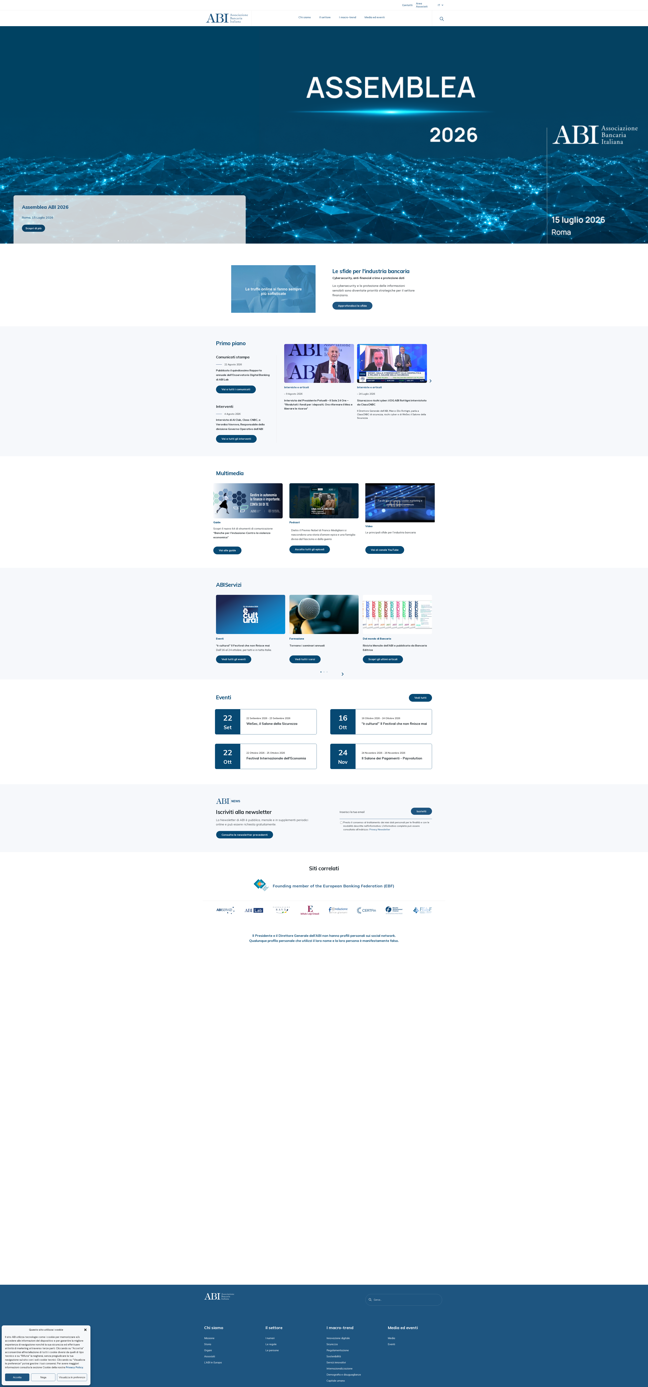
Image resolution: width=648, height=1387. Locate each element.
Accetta (17, 1377)
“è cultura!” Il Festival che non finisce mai (394, 723)
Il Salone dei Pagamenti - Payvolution (392, 758)
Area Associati (422, 5)
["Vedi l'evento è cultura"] (250, 614)
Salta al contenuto (18, 5)
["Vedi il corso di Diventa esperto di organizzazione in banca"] (324, 614)
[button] (85, 1329)
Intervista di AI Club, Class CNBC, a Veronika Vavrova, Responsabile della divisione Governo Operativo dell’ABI (240, 424)
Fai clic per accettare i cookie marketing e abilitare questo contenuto (400, 502)
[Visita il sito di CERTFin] (366, 910)
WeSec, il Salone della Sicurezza (271, 723)
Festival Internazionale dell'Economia (276, 758)
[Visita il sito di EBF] (261, 885)
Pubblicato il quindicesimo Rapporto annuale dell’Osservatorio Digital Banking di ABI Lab (243, 375)
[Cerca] (370, 1300)
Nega (43, 1377)
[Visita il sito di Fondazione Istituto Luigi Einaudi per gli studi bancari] (309, 910)
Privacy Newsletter (379, 829)
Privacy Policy (74, 1367)
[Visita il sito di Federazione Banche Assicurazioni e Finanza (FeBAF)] (422, 910)
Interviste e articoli (296, 387)
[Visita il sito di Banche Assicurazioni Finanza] (394, 910)
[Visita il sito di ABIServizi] (225, 910)
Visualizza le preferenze (72, 1377)
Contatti (407, 5)
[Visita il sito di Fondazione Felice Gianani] (338, 910)
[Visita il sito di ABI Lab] (253, 910)
